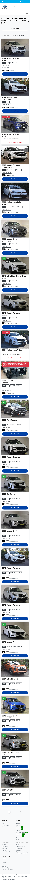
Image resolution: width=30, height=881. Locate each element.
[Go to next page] (24, 812)
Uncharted (18, 835)
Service (18, 845)
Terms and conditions (7, 869)
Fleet (3, 864)
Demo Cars (5, 846)
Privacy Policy (5, 868)
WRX (17, 839)
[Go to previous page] (6, 812)
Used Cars (4, 845)
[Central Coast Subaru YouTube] (5, 1)
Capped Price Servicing (22, 852)
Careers (4, 862)
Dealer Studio (11, 879)
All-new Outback (20, 832)
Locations (24, 1)
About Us (4, 861)
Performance (5, 825)
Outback (18, 830)
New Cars (4, 848)
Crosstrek (18, 825)
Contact (4, 866)
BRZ (17, 837)
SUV (3, 823)
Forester (18, 828)
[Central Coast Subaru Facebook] (3, 1)
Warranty (18, 850)
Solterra (18, 827)
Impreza (18, 823)
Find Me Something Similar (15, 142)
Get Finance (16, 74)
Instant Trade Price (7, 852)
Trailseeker (19, 834)
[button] (27, 13)
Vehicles (4, 827)
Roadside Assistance (21, 853)
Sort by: (14, 35)
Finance (4, 850)
